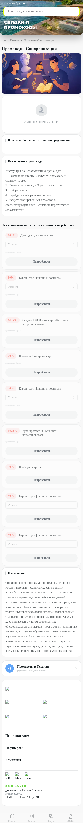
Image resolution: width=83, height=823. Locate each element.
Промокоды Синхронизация (39, 40)
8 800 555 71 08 (16, 786)
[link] (22, 705)
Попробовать (41, 261)
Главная (14, 40)
